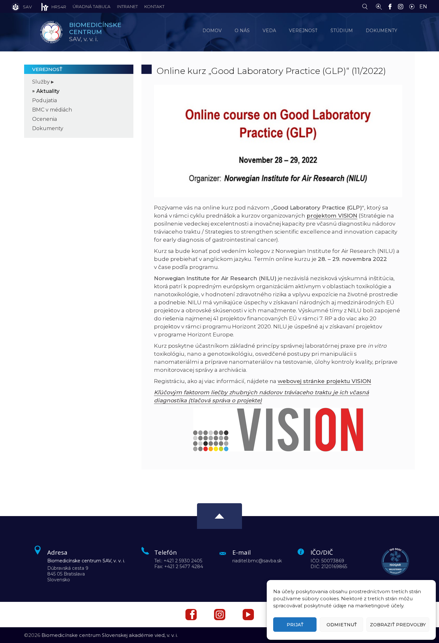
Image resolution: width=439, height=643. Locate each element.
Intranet (127, 6)
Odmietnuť (342, 625)
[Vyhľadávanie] (366, 6)
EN (423, 7)
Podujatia (44, 100)
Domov (212, 30)
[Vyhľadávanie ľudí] (379, 6)
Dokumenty (47, 128)
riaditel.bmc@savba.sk (257, 561)
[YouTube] (413, 6)
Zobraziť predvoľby (398, 625)
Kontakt (154, 6)
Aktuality (47, 91)
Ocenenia (44, 119)
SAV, (95, 32)
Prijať (295, 625)
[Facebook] (391, 6)
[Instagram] (402, 6)
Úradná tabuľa (92, 6)
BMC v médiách (52, 110)
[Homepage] (51, 32)
